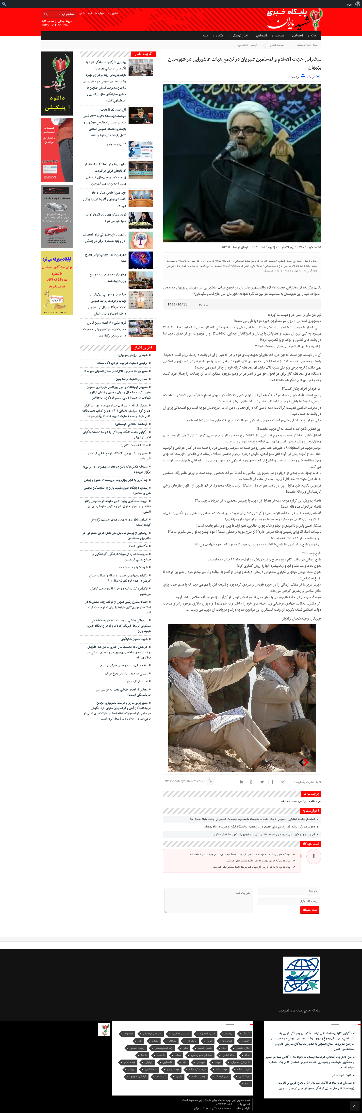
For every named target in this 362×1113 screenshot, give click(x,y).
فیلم (90, 13)
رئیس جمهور (205, 1048)
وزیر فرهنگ (222, 1077)
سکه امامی (228, 1055)
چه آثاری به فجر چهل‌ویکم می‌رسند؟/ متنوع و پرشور (116, 480)
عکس (82, 13)
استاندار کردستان (152, 1034)
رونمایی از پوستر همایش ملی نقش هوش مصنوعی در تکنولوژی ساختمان (116, 535)
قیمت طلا (221, 1069)
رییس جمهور (137, 1048)
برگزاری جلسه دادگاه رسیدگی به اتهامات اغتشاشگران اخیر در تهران (117, 435)
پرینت (296, 76)
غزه (184, 1062)
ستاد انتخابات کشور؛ (134, 445)
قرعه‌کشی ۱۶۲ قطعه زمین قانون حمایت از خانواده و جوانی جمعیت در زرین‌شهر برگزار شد (104, 329)
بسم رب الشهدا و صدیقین (132, 379)
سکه (247, 1055)
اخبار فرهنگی (239, 35)
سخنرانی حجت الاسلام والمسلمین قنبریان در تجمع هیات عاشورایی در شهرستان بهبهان (244, 63)
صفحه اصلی (276, 45)
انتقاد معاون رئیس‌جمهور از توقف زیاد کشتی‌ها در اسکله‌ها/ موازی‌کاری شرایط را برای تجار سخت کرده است (118, 607)
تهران (155, 1041)
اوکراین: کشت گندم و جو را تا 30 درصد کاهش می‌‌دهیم (120, 591)
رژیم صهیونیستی (164, 1048)
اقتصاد (245, 1041)
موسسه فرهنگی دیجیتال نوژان (213, 1108)
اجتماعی (297, 35)
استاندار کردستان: (136, 681)
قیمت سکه (243, 1069)
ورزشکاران (244, 1077)
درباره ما (99, 13)
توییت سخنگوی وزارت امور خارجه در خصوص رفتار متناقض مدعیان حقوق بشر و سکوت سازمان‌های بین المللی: (117, 507)
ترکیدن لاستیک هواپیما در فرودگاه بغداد (122, 363)
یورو (247, 1084)
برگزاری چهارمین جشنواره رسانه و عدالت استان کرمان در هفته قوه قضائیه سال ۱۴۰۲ (120, 578)
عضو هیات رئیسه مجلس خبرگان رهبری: (123, 665)
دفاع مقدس (242, 1048)
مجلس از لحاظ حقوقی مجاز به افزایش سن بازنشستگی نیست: (123, 692)
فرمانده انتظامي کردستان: (131, 424)
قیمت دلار (129, 1062)
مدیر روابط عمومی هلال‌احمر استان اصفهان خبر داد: (116, 371)
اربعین (228, 1034)
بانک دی (191, 1041)
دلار (224, 1048)
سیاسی (279, 35)
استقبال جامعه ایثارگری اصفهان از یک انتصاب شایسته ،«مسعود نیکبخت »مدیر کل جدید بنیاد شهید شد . (252, 819)
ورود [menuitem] (349, 4)
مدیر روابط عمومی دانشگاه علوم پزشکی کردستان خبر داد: (119, 456)
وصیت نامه (198, 1077)
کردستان (160, 1077)
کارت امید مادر (116, 144)
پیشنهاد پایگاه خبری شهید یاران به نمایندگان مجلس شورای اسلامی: (117, 490)
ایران (209, 1041)
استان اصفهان (207, 1034)
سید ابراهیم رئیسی (201, 1055)
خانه (313, 35)
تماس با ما (112, 13)
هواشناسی (151, 1069)
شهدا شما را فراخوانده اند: (132, 567)
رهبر (185, 1048)
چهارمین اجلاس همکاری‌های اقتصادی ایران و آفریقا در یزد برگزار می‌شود (104, 199)
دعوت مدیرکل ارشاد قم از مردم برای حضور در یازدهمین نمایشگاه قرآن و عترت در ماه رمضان (260, 826)
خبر (140, 1041)
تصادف (172, 1041)
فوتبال (148, 1062)
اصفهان (128, 1034)
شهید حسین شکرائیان (134, 639)
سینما (178, 1055)
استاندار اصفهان (180, 1034)
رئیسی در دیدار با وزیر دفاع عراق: (126, 673)
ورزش (131, 1069)
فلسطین (167, 1062)
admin (225, 247)
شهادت (161, 1055)
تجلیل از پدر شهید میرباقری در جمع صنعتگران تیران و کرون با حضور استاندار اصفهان (264, 834)
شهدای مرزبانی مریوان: (133, 355)
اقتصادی (261, 35)
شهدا (144, 1055)
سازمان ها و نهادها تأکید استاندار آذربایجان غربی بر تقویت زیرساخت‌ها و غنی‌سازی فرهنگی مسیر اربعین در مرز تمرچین (316, 1085)
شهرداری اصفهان (240, 1062)
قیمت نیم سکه (197, 1069)
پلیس (179, 1077)
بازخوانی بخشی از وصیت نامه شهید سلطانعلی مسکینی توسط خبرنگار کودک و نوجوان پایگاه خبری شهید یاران (119, 626)
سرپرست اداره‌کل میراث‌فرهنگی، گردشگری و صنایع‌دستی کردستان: (121, 557)
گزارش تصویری (138, 1077)
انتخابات (227, 1041)
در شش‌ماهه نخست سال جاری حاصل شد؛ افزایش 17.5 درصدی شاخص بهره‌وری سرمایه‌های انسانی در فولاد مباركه (119, 652)
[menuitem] (357, 4)
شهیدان (201, 1062)
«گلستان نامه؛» (138, 546)
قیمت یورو (173, 1069)
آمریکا (246, 1034)
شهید (218, 1062)
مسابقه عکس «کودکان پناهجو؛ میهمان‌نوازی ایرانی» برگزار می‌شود (117, 469)
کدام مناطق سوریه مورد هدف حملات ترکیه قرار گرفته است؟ (120, 522)
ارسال (310, 77)
